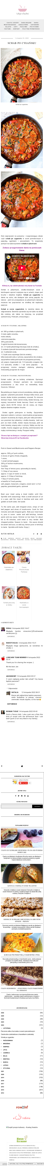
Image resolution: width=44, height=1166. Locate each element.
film (5, 538)
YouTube (7, 29)
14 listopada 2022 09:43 (28, 711)
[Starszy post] (42, 766)
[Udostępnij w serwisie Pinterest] (41, 534)
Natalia (15, 692)
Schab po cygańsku (7, 1037)
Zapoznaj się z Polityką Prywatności (21, 1163)
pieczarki (20, 539)
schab (27, 539)
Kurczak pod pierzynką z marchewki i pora (22, 955)
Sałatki (8, 26)
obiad (33, 538)
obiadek (39, 538)
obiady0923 (5, 539)
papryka (13, 539)
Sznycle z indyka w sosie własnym (21, 886)
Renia (8, 628)
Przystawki (34, 26)
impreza (11, 538)
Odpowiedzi (13, 688)
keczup (18, 538)
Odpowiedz (11, 636)
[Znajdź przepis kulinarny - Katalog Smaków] (22, 1127)
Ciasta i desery (13, 22)
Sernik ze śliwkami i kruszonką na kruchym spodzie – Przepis (22, 920)
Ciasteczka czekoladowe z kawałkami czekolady (17, 1034)
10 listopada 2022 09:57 (26, 676)
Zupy (16, 26)
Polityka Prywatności (31, 29)
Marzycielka (12, 643)
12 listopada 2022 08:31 (31, 692)
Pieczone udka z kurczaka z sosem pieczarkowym (18, 1031)
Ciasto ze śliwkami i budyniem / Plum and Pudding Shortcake (22, 851)
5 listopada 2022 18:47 (20, 628)
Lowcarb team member (16, 657)
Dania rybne (23, 24)
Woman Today (12, 711)
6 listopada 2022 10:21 (27, 643)
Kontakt (16, 29)
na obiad (26, 538)
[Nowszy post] (1, 766)
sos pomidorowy (36, 539)
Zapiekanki (35, 24)
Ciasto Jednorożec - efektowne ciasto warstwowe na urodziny (22, 989)
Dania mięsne (26, 22)
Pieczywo (23, 26)
